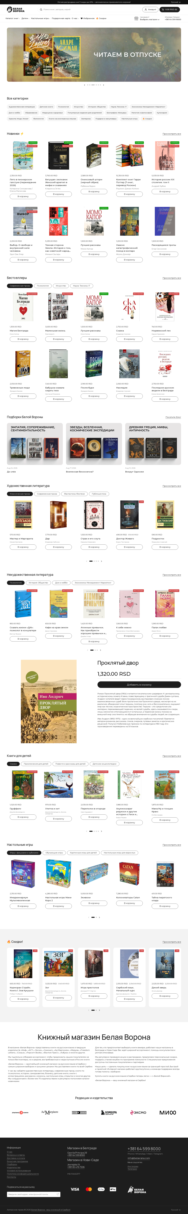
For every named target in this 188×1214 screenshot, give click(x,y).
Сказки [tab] (13, 764)
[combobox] (89, 9)
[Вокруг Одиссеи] (153, 444)
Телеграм (132, 1169)
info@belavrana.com (139, 1158)
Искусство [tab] (61, 286)
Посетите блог (173, 417)
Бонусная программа (17, 1161)
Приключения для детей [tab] (36, 764)
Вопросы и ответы (16, 1155)
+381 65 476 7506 (76, 1167)
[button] (169, 9)
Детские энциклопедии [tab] (104, 764)
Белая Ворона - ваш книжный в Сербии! (50, 1210)
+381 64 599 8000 (76, 1155)
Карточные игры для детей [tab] (83, 853)
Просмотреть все (172, 133)
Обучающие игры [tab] (54, 853)
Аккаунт (152, 9)
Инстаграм (133, 1166)
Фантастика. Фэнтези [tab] (74, 494)
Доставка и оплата (16, 1158)
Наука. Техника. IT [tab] (81, 286)
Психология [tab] (43, 286)
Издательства (13, 1167)
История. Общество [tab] (38, 583)
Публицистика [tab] (99, 494)
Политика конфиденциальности (23, 1174)
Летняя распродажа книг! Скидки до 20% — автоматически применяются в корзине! (94, 2)
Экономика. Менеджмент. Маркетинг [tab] (93, 583)
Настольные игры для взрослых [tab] (119, 853)
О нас (9, 1152)
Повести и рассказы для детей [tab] (70, 764)
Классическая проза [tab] (20, 494)
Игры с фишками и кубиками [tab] (24, 853)
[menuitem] (13, 18)
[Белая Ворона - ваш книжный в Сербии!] (15, 9)
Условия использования (19, 1171)
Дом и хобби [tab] (61, 583)
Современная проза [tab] (20, 286)
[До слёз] (35, 444)
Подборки (12, 1164)
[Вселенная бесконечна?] (94, 444)
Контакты (11, 1177)
